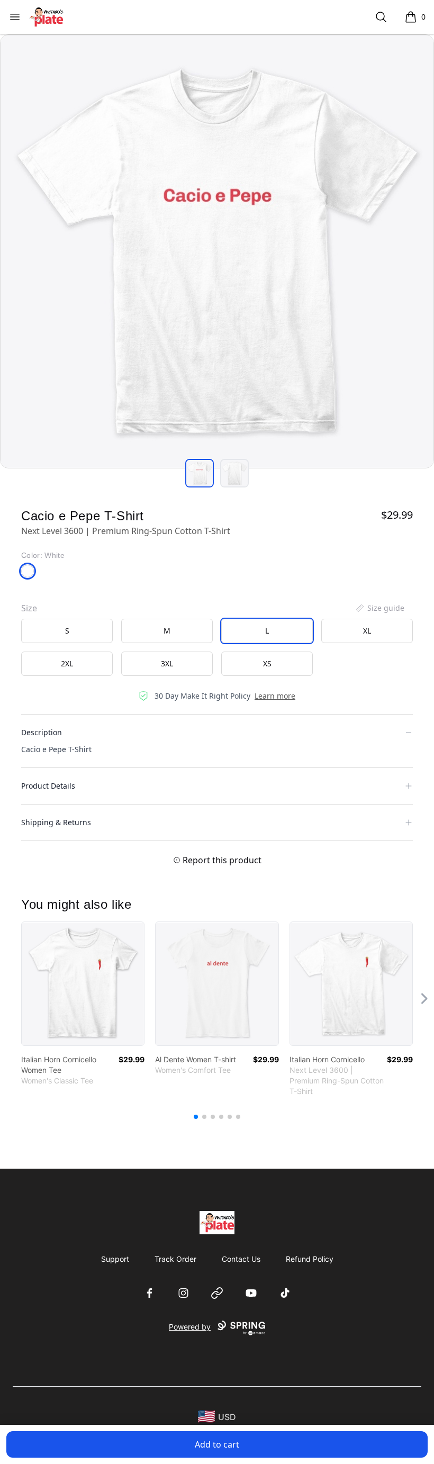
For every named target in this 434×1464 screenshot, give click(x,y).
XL (367, 631)
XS (267, 663)
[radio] (67, 631)
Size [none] (29, 608)
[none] (379, 608)
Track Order (175, 1258)
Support (115, 1258)
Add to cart (217, 1444)
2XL (67, 663)
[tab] (199, 473)
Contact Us (241, 1258)
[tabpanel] (217, 251)
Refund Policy (309, 1258)
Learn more (275, 696)
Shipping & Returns (56, 822)
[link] (83, 983)
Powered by (190, 1326)
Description (41, 732)
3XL (167, 663)
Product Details (48, 786)
